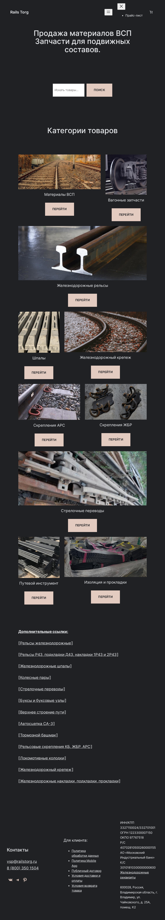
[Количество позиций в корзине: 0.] (151, 12)
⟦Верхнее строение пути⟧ (42, 712)
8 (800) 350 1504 (23, 868)
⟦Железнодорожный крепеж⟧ (45, 769)
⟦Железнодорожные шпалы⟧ (45, 666)
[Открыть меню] (108, 12)
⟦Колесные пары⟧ (34, 677)
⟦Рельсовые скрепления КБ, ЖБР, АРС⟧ (55, 746)
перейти (59, 209)
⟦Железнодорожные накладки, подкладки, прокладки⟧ (69, 781)
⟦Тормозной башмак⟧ (38, 735)
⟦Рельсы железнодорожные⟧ (45, 643)
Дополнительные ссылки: (43, 631)
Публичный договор (86, 871)
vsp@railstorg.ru (22, 861)
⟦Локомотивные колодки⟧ (42, 758)
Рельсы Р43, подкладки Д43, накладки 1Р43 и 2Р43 (68, 654)
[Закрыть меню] (121, 6)
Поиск (99, 90)
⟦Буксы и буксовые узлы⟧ (42, 700)
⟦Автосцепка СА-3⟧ (36, 723)
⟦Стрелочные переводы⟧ (41, 689)
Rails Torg (19, 12)
